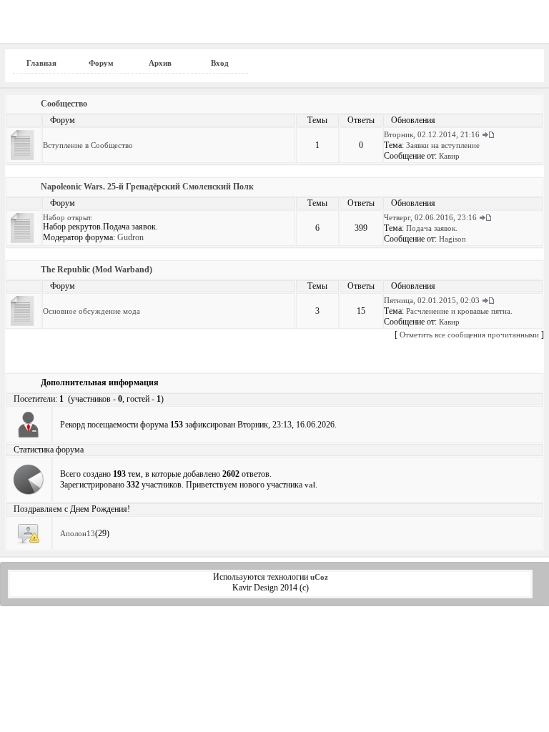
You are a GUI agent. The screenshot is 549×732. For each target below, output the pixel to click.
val (310, 484)
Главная (41, 63)
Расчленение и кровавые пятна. (459, 311)
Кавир (449, 156)
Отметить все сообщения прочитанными (469, 334)
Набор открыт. (68, 217)
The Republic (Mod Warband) (96, 269)
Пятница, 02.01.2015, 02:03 (432, 300)
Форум (101, 63)
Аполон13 (77, 533)
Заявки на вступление (443, 145)
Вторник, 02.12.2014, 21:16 (432, 134)
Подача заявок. (432, 228)
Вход (220, 63)
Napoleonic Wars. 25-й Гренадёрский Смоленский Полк (147, 187)
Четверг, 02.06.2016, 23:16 (430, 217)
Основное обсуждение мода (91, 311)
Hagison (452, 238)
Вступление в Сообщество (88, 145)
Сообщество (64, 104)
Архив (160, 63)
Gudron (130, 237)
